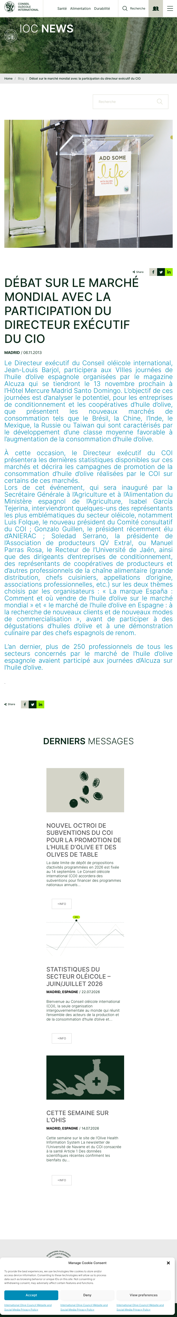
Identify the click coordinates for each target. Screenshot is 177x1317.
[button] (168, 1263)
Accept (31, 1295)
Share (140, 272)
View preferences (144, 1295)
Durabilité (102, 8)
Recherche (137, 8)
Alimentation (80, 8)
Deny (87, 1295)
